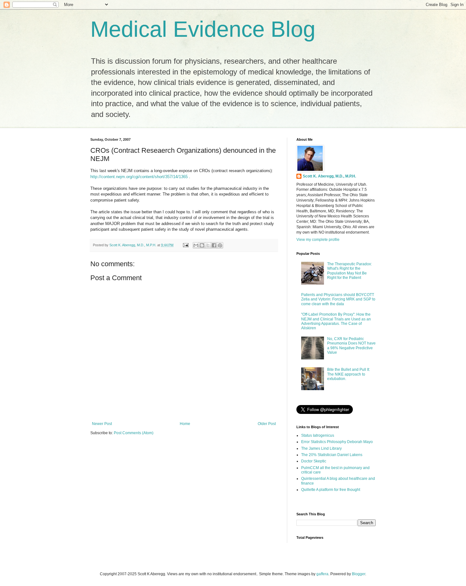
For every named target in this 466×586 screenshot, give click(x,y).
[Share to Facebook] (214, 245)
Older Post (267, 424)
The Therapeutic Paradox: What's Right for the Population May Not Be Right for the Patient (349, 271)
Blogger (358, 574)
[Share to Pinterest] (220, 245)
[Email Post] (185, 245)
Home (185, 424)
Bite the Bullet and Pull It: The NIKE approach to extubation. (348, 374)
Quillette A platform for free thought (330, 489)
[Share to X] (208, 245)
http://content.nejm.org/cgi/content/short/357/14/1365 (139, 176)
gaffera (322, 574)
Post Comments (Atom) (133, 433)
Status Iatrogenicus (317, 435)
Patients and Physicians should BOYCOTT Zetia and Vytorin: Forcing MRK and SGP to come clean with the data (338, 299)
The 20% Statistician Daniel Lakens (331, 455)
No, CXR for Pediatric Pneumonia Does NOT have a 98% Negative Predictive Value (351, 346)
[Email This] (196, 245)
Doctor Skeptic (313, 461)
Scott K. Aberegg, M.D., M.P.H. (329, 176)
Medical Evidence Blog (202, 29)
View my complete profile (318, 239)
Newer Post (102, 424)
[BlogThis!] (202, 245)
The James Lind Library (321, 448)
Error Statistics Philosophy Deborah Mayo (337, 442)
